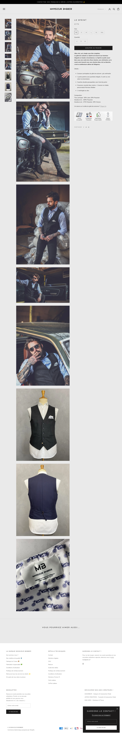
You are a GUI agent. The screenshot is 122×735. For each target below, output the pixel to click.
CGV (49, 661)
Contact (50, 655)
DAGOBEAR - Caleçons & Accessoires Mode (98, 694)
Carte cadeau (52, 680)
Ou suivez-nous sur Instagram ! (101, 715)
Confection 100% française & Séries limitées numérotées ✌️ (61, 2)
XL (96, 32)
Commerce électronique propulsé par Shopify (21, 730)
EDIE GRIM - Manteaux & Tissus (94, 700)
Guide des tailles (53, 668)
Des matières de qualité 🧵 (14, 658)
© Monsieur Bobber (15, 727)
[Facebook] (83, 127)
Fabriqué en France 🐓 (12, 661)
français (101, 9)
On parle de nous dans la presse (15, 677)
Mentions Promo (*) (54, 677)
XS (76, 32)
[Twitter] (86, 127)
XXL (102, 32)
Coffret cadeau (52, 683)
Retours (50, 664)
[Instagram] (83, 664)
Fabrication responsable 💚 (14, 664)
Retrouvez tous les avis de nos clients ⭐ (18, 674)
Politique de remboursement (14, 671)
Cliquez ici (103, 106)
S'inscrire (101, 727)
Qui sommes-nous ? (12, 655)
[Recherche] (114, 9)
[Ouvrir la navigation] (4, 9)
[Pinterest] (88, 127)
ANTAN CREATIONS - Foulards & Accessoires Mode (100, 697)
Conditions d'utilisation (13, 668)
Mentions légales (53, 658)
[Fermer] (117, 709)
